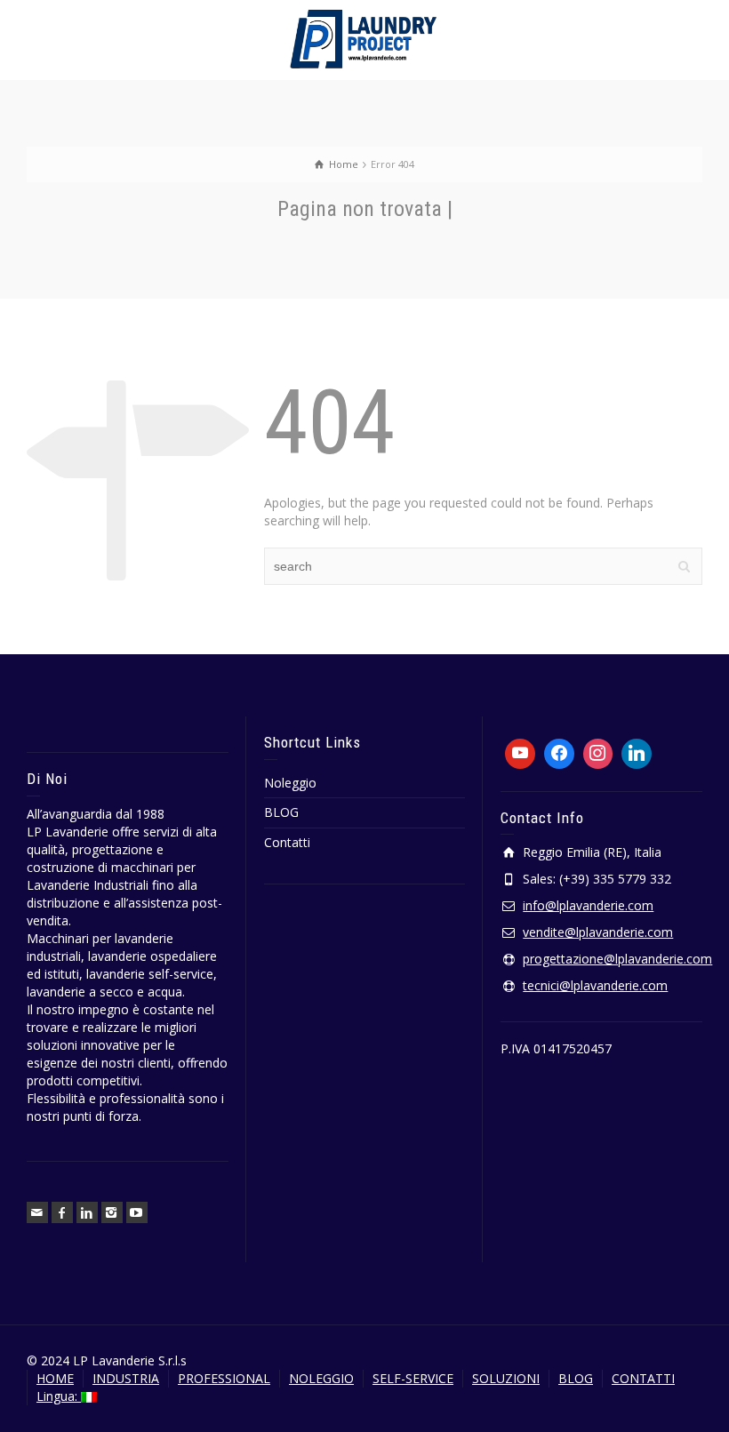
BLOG (281, 812)
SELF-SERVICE (413, 1378)
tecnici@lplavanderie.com (595, 985)
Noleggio (290, 782)
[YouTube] (137, 1212)
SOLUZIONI (506, 1378)
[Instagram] (112, 1212)
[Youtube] (520, 753)
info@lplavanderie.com (588, 905)
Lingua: (58, 1396)
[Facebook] (62, 1212)
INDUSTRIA (125, 1378)
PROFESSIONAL (224, 1378)
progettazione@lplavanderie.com (617, 958)
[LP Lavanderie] (364, 38)
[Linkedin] (87, 1212)
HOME (55, 1378)
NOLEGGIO (321, 1378)
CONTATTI (643, 1378)
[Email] (37, 1212)
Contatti (287, 842)
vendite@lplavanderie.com (598, 932)
